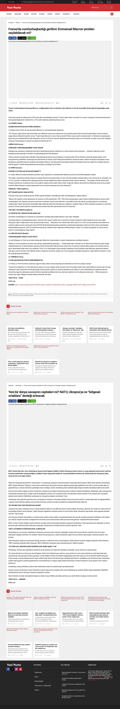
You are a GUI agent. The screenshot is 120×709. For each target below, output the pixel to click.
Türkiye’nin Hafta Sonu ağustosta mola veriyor (73, 684)
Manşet (18, 22)
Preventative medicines (101, 294)
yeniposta (14, 103)
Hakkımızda (38, 672)
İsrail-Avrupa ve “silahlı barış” (31, 2)
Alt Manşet (18, 385)
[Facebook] (8, 669)
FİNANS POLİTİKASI (62, 294)
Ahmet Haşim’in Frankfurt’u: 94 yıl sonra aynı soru (73, 673)
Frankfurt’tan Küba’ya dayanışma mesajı (71, 679)
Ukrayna (20, 295)
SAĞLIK (10, 295)
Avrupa (36, 294)
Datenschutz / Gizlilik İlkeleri (43, 685)
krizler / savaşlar (89, 294)
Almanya (22, 294)
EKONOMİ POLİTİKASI (51, 294)
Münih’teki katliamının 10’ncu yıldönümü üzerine (73, 690)
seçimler (15, 295)
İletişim (37, 690)
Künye (36, 677)
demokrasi (41, 294)
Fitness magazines (74, 294)
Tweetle (23, 38)
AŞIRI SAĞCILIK (29, 294)
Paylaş (14, 38)
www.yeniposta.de (98, 677)
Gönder (33, 38)
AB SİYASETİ (16, 294)
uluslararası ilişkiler (28, 295)
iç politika (82, 294)
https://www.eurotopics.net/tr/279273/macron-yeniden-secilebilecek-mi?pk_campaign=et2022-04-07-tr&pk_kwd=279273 (55, 285)
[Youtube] (20, 669)
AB (11, 294)
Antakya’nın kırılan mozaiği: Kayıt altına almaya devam (73, 696)
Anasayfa (11, 22)
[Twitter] (12, 669)
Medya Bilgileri (39, 681)
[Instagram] (16, 669)
